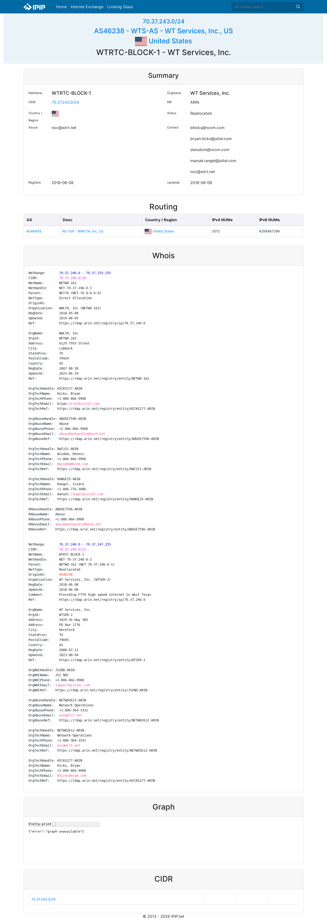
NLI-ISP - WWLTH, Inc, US (82, 231)
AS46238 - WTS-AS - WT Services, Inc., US (163, 31)
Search (298, 6)
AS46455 (33, 231)
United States (169, 41)
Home (61, 6)
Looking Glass (120, 6)
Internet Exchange (87, 6)
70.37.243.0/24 (164, 21)
